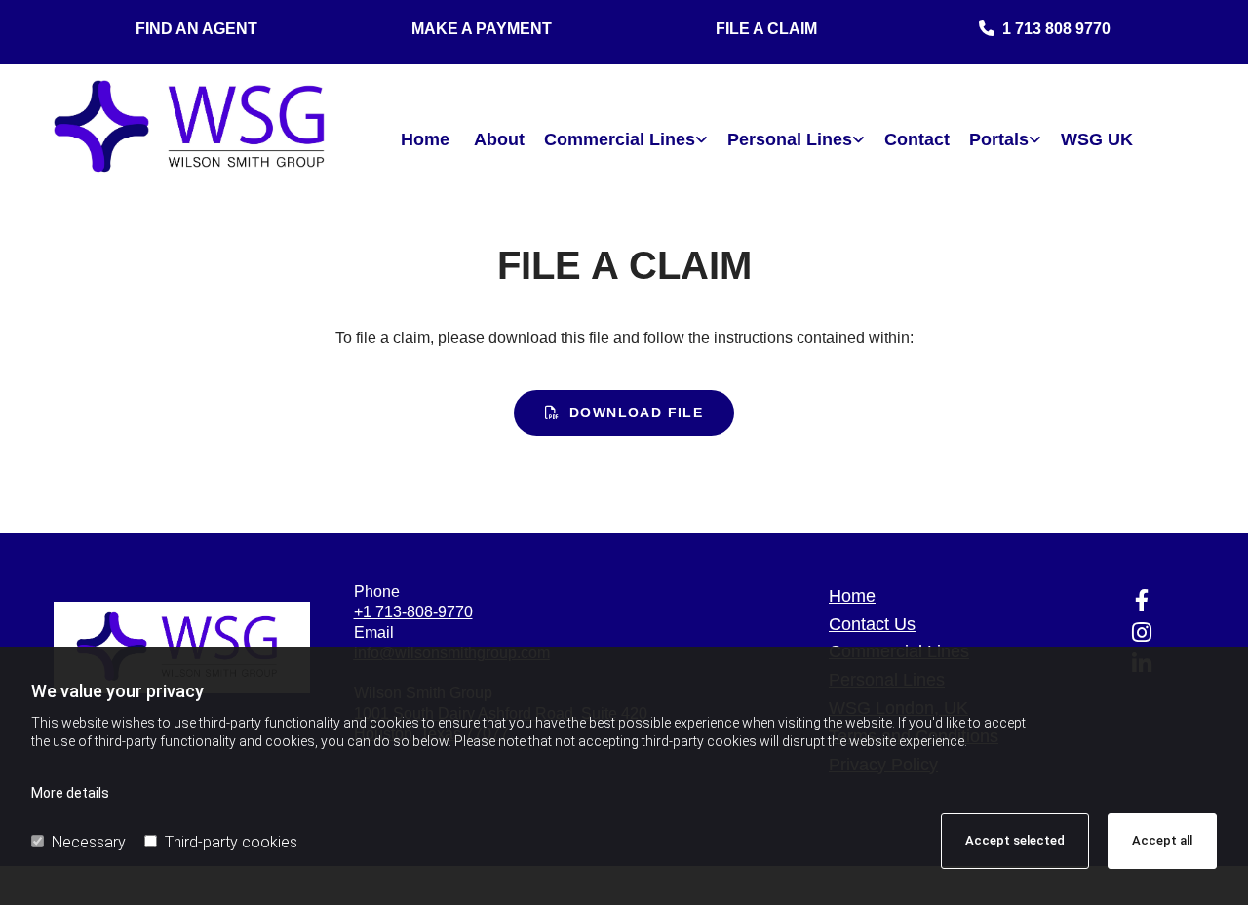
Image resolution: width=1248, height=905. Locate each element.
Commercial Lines (619, 139)
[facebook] (1141, 599)
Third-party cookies (231, 842)
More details (70, 793)
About (499, 139)
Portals (999, 139)
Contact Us (872, 624)
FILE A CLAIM (766, 28)
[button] (624, 413)
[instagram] (1141, 632)
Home (425, 139)
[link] (626, 140)
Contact (917, 139)
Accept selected (1015, 840)
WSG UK (1097, 139)
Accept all (1162, 840)
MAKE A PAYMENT (481, 28)
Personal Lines (789, 139)
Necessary (89, 842)
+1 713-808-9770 (413, 612)
